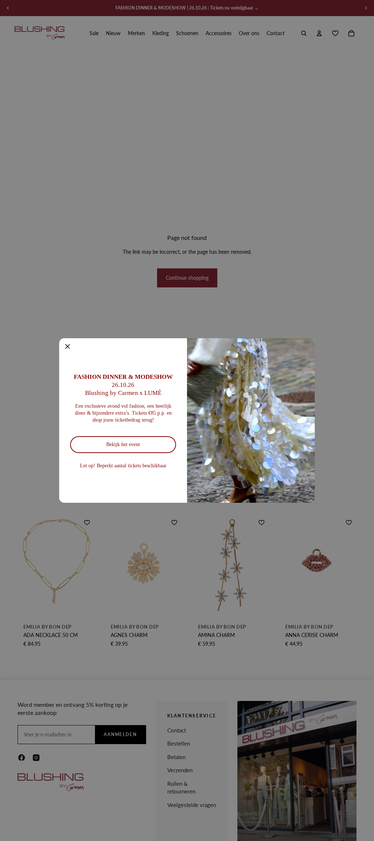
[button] (67, 347)
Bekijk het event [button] (123, 444)
